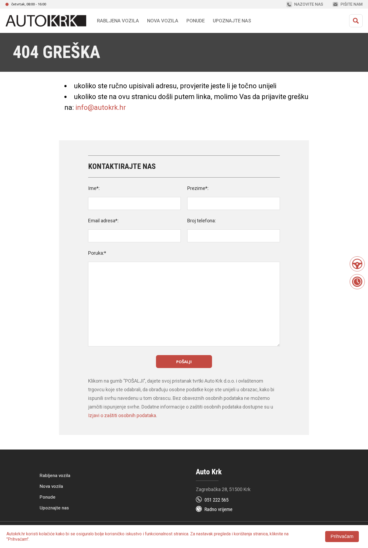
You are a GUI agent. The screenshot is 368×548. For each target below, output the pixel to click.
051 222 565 (216, 500)
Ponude (47, 497)
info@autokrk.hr (100, 107)
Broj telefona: (201, 220)
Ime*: (94, 188)
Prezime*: (198, 188)
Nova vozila (162, 20)
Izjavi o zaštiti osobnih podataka (122, 415)
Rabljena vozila (55, 475)
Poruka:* (97, 253)
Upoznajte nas (54, 507)
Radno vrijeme (218, 509)
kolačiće (47, 533)
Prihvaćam (342, 536)
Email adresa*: (103, 220)
